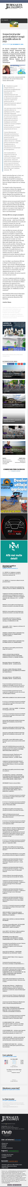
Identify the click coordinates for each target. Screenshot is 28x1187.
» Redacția (4, 1145)
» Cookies (3, 1157)
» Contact (3, 1146)
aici (6, 1123)
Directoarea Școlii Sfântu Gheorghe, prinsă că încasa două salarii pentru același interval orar (13, 405)
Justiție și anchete (8, 447)
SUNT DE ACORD (17, 1185)
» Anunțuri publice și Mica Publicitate (11, 1164)
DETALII (9, 1185)
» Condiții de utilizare (7, 1154)
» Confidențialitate (6, 1156)
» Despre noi (4, 1143)
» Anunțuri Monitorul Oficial (9, 1166)
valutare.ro (14, 1065)
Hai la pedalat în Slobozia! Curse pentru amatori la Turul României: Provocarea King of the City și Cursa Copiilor (13, 390)
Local (5, 371)
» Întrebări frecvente (7, 1148)
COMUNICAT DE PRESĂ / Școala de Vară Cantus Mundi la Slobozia (12, 420)
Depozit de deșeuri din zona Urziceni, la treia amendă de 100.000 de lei (13, 436)
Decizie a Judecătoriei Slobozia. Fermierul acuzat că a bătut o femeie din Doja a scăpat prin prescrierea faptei (13, 451)
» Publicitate (4, 1167)
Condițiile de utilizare (15, 471)
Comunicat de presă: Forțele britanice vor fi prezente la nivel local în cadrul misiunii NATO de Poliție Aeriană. (13, 375)
